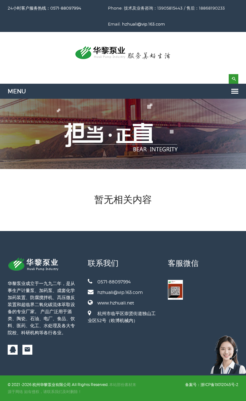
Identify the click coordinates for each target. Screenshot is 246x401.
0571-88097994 (114, 281)
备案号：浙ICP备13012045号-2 (211, 384)
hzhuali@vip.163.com (143, 24)
